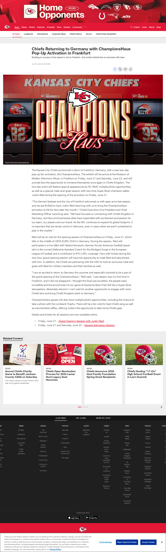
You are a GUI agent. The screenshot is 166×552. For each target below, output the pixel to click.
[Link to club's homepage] (7, 27)
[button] (79, 407)
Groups (147, 443)
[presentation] (162, 407)
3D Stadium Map (127, 464)
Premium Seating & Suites (147, 460)
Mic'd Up (43, 451)
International (21, 438)
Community (43, 460)
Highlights (43, 441)
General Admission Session (99, 325)
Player (65, 434)
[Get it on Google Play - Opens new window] (91, 519)
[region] (83, 542)
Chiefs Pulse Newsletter (21, 451)
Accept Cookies (148, 542)
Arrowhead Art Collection (106, 469)
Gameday (65, 430)
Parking (147, 447)
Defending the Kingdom (86, 432)
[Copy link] (131, 69)
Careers (106, 436)
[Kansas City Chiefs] (83, 529)
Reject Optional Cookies (127, 542)
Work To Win (43, 436)
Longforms (21, 434)
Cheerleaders (43, 456)
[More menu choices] (85, 27)
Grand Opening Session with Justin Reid (81, 320)
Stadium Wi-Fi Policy (106, 449)
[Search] (131, 27)
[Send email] (125, 71)
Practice (65, 438)
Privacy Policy (55, 549)
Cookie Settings (105, 542)
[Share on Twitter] (120, 71)
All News (21, 430)
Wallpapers (127, 449)
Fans (65, 447)
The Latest (43, 470)
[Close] (162, 542)
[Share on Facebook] (115, 71)
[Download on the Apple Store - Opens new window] (73, 518)
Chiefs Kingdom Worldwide (127, 456)
